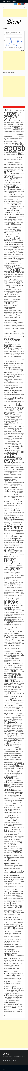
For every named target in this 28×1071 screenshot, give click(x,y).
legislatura (11, 617)
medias (5, 656)
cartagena (5, 258)
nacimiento (14, 703)
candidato (15, 249)
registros (22, 857)
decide (8, 365)
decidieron (12, 365)
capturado (22, 251)
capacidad (9, 251)
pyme (11, 831)
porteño (15, 784)
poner (6, 784)
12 (19, 110)
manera (12, 642)
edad (20, 416)
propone (14, 817)
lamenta (20, 614)
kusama (21, 610)
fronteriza (22, 508)
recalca (15, 843)
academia (5, 129)
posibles (12, 786)
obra (8, 726)
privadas (5, 809)
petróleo (6, 770)
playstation (11, 775)
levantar (21, 619)
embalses (20, 428)
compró (19, 305)
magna (8, 638)
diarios (12, 394)
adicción (16, 138)
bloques (22, 222)
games (15, 515)
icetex (5, 565)
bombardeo (20, 226)
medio (20, 658)
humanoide (13, 563)
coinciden (11, 291)
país (6, 743)
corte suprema (12, 337)
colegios (20, 292)
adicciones (20, 138)
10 (9, 110)
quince (5, 834)
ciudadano (6, 283)
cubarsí (14, 351)
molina (11, 688)
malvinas (5, 640)
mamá (9, 640)
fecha (7, 491)
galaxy (20, 514)
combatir (18, 296)
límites (20, 623)
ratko (18, 837)
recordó (20, 848)
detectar (17, 388)
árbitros (17, 184)
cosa (17, 336)
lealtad (16, 615)
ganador (21, 515)
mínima (9, 683)
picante (9, 770)
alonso (17, 161)
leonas (13, 619)
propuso (5, 819)
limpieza (8, 624)
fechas (11, 491)
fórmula (9, 505)
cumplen (19, 356)
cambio (13, 244)
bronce (14, 229)
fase (13, 489)
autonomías (16, 201)
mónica (9, 689)
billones (5, 222)
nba (15, 708)
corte (5, 337)
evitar (10, 471)
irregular (15, 593)
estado (19, 451)
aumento (18, 199)
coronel (5, 335)
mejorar (18, 660)
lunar (6, 634)
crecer (5, 344)
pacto (11, 740)
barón (21, 214)
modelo (5, 688)
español (19, 447)
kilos (9, 610)
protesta (20, 819)
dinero (11, 398)
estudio (12, 467)
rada (7, 836)
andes (15, 169)
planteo (13, 773)
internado (5, 588)
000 (6, 110)
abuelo (19, 128)
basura (18, 216)
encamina (18, 433)
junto (14, 607)
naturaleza (12, 708)
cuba (11, 351)
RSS (18, 4)
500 (23, 122)
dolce (10, 407)
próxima (5, 822)
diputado (18, 397)
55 (4, 124)
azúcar (17, 206)
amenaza (9, 166)
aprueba (13, 182)
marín (12, 647)
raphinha (8, 837)
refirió (12, 852)
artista (16, 193)
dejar (21, 370)
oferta (5, 728)
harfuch (7, 545)
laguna (11, 614)
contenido (18, 325)
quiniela (9, 834)
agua (15, 152)
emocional (21, 429)
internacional (11, 587)
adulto (12, 141)
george (5, 524)
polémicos (15, 780)
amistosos (12, 167)
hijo (8, 549)
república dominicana (12, 863)
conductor (9, 313)
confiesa (10, 315)
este (9, 460)
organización (15, 736)
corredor (8, 335)
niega (19, 713)
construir (16, 323)
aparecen (20, 177)
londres (5, 631)
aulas (14, 199)
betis (8, 220)
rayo (22, 837)
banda (18, 212)
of (21, 726)
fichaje (14, 496)
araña (10, 184)
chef (9, 274)
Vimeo (21, 4)
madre (22, 635)
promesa (20, 814)
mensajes (21, 663)
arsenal (22, 191)
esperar (14, 450)
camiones (9, 246)
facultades (16, 484)
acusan (5, 138)
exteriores (19, 480)
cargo (15, 254)
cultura (8, 356)
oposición (7, 735)
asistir (5, 196)
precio (9, 789)
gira (16, 524)
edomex (13, 417)
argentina (11, 187)
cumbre (16, 356)
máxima (6, 653)
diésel (10, 396)
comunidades (8, 309)
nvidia (20, 725)
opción (5, 731)
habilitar (19, 540)
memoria (6, 662)
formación (5, 505)
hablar (21, 542)
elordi (18, 428)
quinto (15, 834)
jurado (17, 607)
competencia (6, 305)
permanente (21, 760)
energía (21, 434)
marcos (19, 645)
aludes (13, 162)
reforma (17, 851)
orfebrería (5, 736)
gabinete (12, 514)
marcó (17, 645)
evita (23, 469)
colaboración (16, 291)
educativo (5, 419)
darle (7, 361)
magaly (5, 638)
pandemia (14, 746)
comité (17, 301)
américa (6, 167)
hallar (13, 544)
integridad (5, 584)
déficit (16, 369)
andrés (18, 169)
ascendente (20, 193)
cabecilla (14, 235)
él (15, 421)
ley (5, 620)
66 (11, 124)
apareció (5, 179)
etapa (21, 467)
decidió (16, 365)
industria (14, 574)
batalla (22, 216)
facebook (6, 484)
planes (22, 771)
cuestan (14, 353)
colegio (17, 292)
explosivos (10, 479)
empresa (19, 431)
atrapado (5, 199)
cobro (15, 289)
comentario (11, 298)
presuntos (19, 800)
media (22, 655)
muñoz (5, 702)
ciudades (15, 283)
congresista (16, 319)
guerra (7, 538)
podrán (16, 779)
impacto (6, 567)
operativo (7, 733)
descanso (21, 382)
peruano (21, 766)
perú (16, 766)
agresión (6, 152)
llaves (22, 626)
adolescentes (7, 141)
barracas (5, 216)
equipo (16, 441)
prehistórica (6, 792)
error (20, 441)
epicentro (12, 441)
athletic (16, 198)
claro (5, 285)
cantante (22, 249)
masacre (5, 650)
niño (6, 715)
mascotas (13, 650)
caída (15, 237)
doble (10, 405)
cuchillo (18, 351)
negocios (21, 711)
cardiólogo (9, 254)
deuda (21, 390)
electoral (7, 424)
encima (6, 434)
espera (6, 450)
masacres (9, 650)
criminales (18, 346)
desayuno (16, 382)
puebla (22, 825)
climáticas (17, 288)
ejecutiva (20, 419)
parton (5, 751)
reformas (9, 853)
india (10, 574)
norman (20, 717)
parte (9, 749)
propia (10, 817)
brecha (20, 227)
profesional (19, 812)
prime (14, 803)
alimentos (6, 161)
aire (18, 153)
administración (13, 139)
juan (14, 599)
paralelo (7, 747)
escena (15, 443)
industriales (19, 574)
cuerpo (6, 353)
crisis (6, 347)
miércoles (8, 675)
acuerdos (6, 136)
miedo (19, 673)
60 (7, 124)
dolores (18, 407)
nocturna (20, 715)
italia (19, 593)
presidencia (6, 797)
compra (11, 305)
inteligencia (12, 584)
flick (16, 501)
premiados (10, 792)
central (6, 267)
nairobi (5, 707)
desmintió (12, 387)
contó (5, 327)
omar (12, 730)
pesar (5, 768)
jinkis (7, 597)
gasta (23, 519)
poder (8, 778)
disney (19, 401)
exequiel (20, 471)
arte (5, 193)
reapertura (11, 843)
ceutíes (22, 271)
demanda (7, 374)
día (14, 392)
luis (12, 633)
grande (6, 533)
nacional (8, 705)
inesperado (10, 575)
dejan (13, 371)
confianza (6, 315)
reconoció (11, 848)
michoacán (12, 673)
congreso (7, 320)
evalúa (20, 469)
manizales (5, 643)
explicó (19, 477)
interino (14, 585)
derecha (9, 379)
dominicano (22, 407)
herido (6, 547)
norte (5, 719)
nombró (16, 717)
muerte (14, 696)
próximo (8, 822)
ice (21, 563)
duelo (23, 410)
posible (7, 786)
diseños (9, 401)
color (11, 296)
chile (18, 274)
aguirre (22, 152)
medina (17, 658)
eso (19, 445)
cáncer (19, 248)
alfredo (13, 159)
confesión (19, 313)
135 (21, 110)
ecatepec (20, 412)
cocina (5, 291)
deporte (19, 377)
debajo (18, 361)
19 (17, 112)
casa (14, 257)
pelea (13, 757)
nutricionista (16, 725)
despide (16, 387)
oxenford (22, 738)
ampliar (18, 167)
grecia (10, 535)
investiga (11, 590)
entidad (20, 438)
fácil (9, 484)
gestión (8, 524)
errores (5, 443)
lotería (17, 631)
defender (6, 369)
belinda (17, 217)
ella (8, 428)
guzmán (13, 540)
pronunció (6, 817)
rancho (22, 836)
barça (9, 214)
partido (18, 749)
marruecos (7, 648)
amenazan (14, 166)
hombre (7, 554)
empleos (13, 431)
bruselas (5, 231)
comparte (22, 304)
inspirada (19, 580)
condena (18, 310)
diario (9, 394)
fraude (7, 508)
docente (12, 405)
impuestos (5, 569)
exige (10, 473)
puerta (9, 829)
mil (9, 677)
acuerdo (20, 134)
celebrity (19, 263)
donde (20, 408)
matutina (18, 651)
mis (17, 684)
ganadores (14, 517)
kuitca (18, 610)
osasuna (7, 738)
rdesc (18, 839)
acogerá (7, 133)
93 (7, 126)
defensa (12, 369)
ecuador (16, 416)
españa (12, 446)
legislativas (6, 617)
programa (13, 814)
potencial (21, 786)
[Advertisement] (15, 13)
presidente (8, 798)
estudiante (19, 465)
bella (20, 217)
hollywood (21, 552)
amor (16, 167)
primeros (16, 805)
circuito (9, 282)
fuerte (13, 510)
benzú (19, 219)
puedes (19, 827)
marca (10, 645)
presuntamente (7, 800)
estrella (13, 464)
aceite (17, 131)
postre (18, 786)
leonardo (9, 619)
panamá (8, 745)
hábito (10, 542)
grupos (18, 535)
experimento (17, 476)
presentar (18, 795)
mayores (5, 655)
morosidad (17, 693)
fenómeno (18, 493)
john (9, 597)
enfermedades (11, 436)
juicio (17, 605)
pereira (8, 760)
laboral (12, 612)
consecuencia (6, 322)
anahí (5, 169)
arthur (7, 193)
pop (12, 784)
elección (19, 423)
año (8, 172)
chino (9, 276)
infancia (13, 575)
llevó (5, 630)
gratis (18, 533)
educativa (21, 417)
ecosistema (12, 416)
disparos (12, 403)
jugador (8, 605)
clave (20, 285)
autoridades (7, 203)
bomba (16, 226)
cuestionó (11, 354)
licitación (20, 621)
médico (6, 658)
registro (15, 857)
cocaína (19, 289)
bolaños (18, 224)
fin (4, 498)
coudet (6, 342)
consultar (5, 325)
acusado (21, 136)
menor (20, 662)
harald (5, 545)
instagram (6, 582)
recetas (5, 844)
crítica (14, 348)
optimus (12, 735)
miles (21, 677)
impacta (22, 565)
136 (23, 110)
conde (14, 310)
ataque (5, 198)
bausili (8, 217)
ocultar (19, 726)
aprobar (7, 182)
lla (7, 626)
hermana (10, 547)
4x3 (19, 122)
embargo (5, 429)
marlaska (19, 647)
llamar (17, 626)
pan (20, 744)
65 (10, 124)
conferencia (14, 313)
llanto (20, 626)
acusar (8, 138)
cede (13, 263)
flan (15, 501)
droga (11, 410)
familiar (21, 486)
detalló (14, 388)
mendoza (15, 662)
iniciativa (5, 580)
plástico (16, 773)
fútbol (5, 514)
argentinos (15, 189)
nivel (11, 715)
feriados (5, 494)
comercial (19, 299)
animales (13, 170)
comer (15, 299)
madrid (7, 637)
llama (10, 626)
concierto (19, 308)
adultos (15, 141)
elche (14, 423)
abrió (12, 128)
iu (20, 593)
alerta (19, 157)
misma (19, 684)
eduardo (17, 417)
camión (5, 246)
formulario (13, 505)
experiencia (11, 476)
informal (16, 577)
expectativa (14, 474)
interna (6, 587)
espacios (6, 447)
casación (6, 260)
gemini (15, 520)
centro (12, 266)
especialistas (17, 448)
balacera (22, 208)
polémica (9, 780)
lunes (11, 635)
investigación (18, 590)
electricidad (17, 424)
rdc (8, 839)
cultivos (5, 356)
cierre (14, 279)
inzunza (6, 593)
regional (16, 855)
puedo (23, 827)
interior (18, 585)
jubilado (18, 599)
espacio (22, 445)
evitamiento (6, 471)
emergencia (15, 430)
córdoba (20, 333)
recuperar (12, 850)
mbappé (14, 655)
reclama (11, 846)
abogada (5, 128)
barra (23, 214)
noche (15, 715)
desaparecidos (18, 381)
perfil (13, 760)
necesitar (9, 710)
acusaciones (15, 136)
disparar (5, 403)
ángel (22, 169)
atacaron (19, 196)
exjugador (6, 474)
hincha (12, 549)
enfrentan (12, 438)
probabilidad (17, 809)
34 (4, 122)
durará (13, 412)
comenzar (6, 299)
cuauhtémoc (6, 351)
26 (15, 117)
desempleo (13, 385)
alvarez (20, 162)
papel (23, 746)
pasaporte (12, 751)
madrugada (13, 637)
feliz (22, 491)
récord (16, 848)
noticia (13, 719)
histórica (8, 552)
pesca (7, 768)
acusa (10, 136)
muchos (6, 696)
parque (6, 749)
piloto (23, 770)
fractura (9, 507)
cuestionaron (6, 354)
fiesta (17, 496)
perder (17, 759)
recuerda (9, 850)
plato (21, 773)
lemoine (15, 617)
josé (5, 599)
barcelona (15, 214)
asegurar (12, 194)
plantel (11, 773)
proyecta (12, 822)
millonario (21, 681)
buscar (8, 234)
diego (5, 396)
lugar (9, 633)
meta (13, 667)
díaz (15, 394)
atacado (16, 196)
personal (6, 766)
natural (8, 708)
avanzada (5, 205)
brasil (16, 227)
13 (20, 110)
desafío (17, 379)
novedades (19, 719)
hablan (17, 542)
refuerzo (6, 855)
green (13, 535)
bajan (9, 208)
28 (13, 120)
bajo (15, 208)
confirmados (11, 317)
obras (10, 726)
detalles (10, 388)
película (17, 757)
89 (22, 124)
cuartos (22, 349)
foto (20, 505)
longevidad (9, 631)
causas (16, 261)
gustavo (9, 540)
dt (18, 410)
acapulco (9, 129)
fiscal (16, 499)
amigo (9, 167)
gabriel (15, 514)
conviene (11, 328)
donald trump (7, 409)
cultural (11, 356)
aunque (6, 201)
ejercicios (8, 421)
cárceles (5, 254)
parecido (13, 747)
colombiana (18, 295)
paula (12, 755)
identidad (8, 565)
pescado (10, 768)
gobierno (14, 527)
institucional (12, 582)
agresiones (11, 152)
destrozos (5, 388)
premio (15, 792)
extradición (13, 482)
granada (19, 531)
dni (7, 405)
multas (14, 698)
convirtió (5, 330)
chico (16, 274)
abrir (16, 128)
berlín (21, 219)
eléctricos (21, 424)
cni (10, 289)
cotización (12, 340)
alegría (7, 157)
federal (14, 491)
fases (15, 489)
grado (15, 531)
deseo (16, 385)
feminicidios (9, 492)
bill (21, 220)
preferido (19, 790)
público (11, 826)
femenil (5, 492)
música (18, 702)
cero (23, 268)
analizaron (11, 169)
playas (7, 775)
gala (17, 514)
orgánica (10, 736)
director (10, 400)
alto (8, 162)
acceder (15, 129)
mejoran (14, 660)
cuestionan (22, 353)
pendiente (8, 759)
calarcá (21, 237)
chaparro (22, 272)
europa (12, 469)
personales (11, 766)
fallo (5, 486)
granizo (10, 533)
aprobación (17, 180)
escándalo (9, 443)
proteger (15, 819)
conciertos (6, 310)
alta (22, 161)
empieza (5, 431)
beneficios (15, 219)
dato (11, 361)
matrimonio (14, 651)
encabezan (14, 433)
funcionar (12, 512)
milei (13, 676)
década (5, 365)
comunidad (12, 307)
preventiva (18, 802)
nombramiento (6, 717)
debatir (10, 363)
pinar (5, 771)
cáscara (12, 260)
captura (19, 251)
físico (10, 501)
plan (18, 771)
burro (21, 233)
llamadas (13, 626)
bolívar (5, 226)
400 (11, 122)
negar (12, 710)
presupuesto (8, 802)
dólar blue (6, 407)
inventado (18, 588)
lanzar (10, 616)
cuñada (8, 358)
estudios (17, 467)
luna (17, 633)
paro (21, 747)
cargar (12, 254)
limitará (17, 623)
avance (19, 203)
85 (21, 124)
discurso (5, 401)
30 (16, 120)
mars (12, 648)
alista (9, 161)
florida (20, 502)
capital (13, 251)
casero (15, 260)
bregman (5, 229)
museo (15, 702)
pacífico (7, 740)
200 (20, 112)
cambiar (20, 242)
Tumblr (23, 4)
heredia (20, 545)
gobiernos (5, 530)
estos (21, 462)
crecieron (9, 344)
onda (17, 730)
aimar (13, 154)
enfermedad (6, 436)
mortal (23, 693)
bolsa (13, 226)
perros (5, 764)
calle (14, 240)
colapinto (20, 291)
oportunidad (14, 733)
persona (19, 764)
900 (5, 126)
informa (7, 577)
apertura (14, 179)
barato (5, 214)
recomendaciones (20, 846)
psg (12, 824)
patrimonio (20, 753)
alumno (17, 162)
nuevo (10, 722)
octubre (16, 726)
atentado (13, 198)
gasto (5, 520)
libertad (10, 621)
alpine (20, 161)
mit (8, 686)
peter (17, 768)
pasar (17, 751)
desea (5, 385)
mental (5, 665)
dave (14, 361)
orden (16, 735)
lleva (19, 628)
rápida (12, 837)
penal (5, 759)
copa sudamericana (10, 332)
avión (20, 205)
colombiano (7, 296)
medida (12, 658)
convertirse (6, 328)
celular (10, 265)
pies (18, 770)
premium (20, 792)
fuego (5, 510)
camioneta (13, 246)
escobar (19, 443)
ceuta (15, 270)
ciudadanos (10, 283)
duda (20, 410)
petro (21, 768)
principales (7, 807)
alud (11, 162)
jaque (13, 595)
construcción (10, 323)
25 (13, 117)
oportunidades (21, 733)
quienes (20, 833)
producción (6, 812)
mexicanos (6, 671)
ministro (21, 683)
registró (19, 857)
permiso (5, 762)
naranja (8, 707)
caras (17, 252)
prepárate (6, 795)
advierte (18, 143)
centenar (18, 265)
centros (18, 267)
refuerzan (19, 853)
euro (7, 468)
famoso (14, 487)
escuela (15, 445)
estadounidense (18, 457)
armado (5, 191)
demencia (12, 374)
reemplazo (8, 852)
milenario (18, 677)
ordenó (20, 735)
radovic (12, 836)
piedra (15, 770)
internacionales (18, 587)
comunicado (6, 307)
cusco (19, 358)
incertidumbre (8, 571)
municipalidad (21, 700)
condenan (12, 312)
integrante (16, 582)
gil (14, 524)
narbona (11, 707)
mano (9, 643)
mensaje (17, 663)
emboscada (9, 429)
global (21, 524)
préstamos (15, 798)
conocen (19, 320)
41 (12, 122)
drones (15, 410)
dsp (17, 410)
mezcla (23, 671)
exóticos (10, 474)
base (16, 216)
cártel (9, 258)
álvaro (10, 164)
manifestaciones (17, 642)
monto (20, 689)
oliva (4, 730)
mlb (15, 686)
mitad (10, 686)
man (17, 640)
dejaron (10, 372)
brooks (18, 229)
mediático (9, 656)
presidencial (12, 797)
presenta (14, 795)
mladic (13, 686)
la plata (6, 612)
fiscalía (6, 502)
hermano (14, 547)
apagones (16, 177)
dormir (5, 410)
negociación (18, 710)
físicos (13, 501)
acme (5, 133)
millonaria (16, 681)
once (14, 730)
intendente (19, 584)
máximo (10, 653)
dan (9, 360)
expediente (19, 474)
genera (18, 520)
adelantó (13, 138)
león (5, 619)
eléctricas (13, 424)
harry (11, 545)
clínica (5, 289)
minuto (5, 684)
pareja (17, 747)
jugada (5, 605)
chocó (11, 276)
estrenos (10, 465)
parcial (10, 747)
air (14, 154)
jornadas (20, 597)
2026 (10, 114)
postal (15, 786)
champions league (14, 272)
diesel (8, 396)
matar (10, 651)
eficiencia (16, 419)
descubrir (22, 384)
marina (15, 647)
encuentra (13, 434)
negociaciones (6, 711)
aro (7, 191)
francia (12, 507)
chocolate (14, 276)
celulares (14, 265)
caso (19, 260)
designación (7, 387)
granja (13, 533)
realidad (21, 841)
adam (11, 138)
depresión (5, 379)
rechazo (22, 844)
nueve (21, 720)
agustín (5, 154)
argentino (8, 189)
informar (19, 577)
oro (18, 736)
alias (21, 159)
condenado (7, 312)
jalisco (7, 595)
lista (19, 624)
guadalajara (6, 536)
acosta (13, 133)
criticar (20, 348)
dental (8, 376)
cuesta (10, 353)
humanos (16, 563)
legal (22, 615)
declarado (15, 367)
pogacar (20, 779)
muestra (5, 698)
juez (20, 603)
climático (22, 288)
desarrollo (9, 382)
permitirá (12, 762)
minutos (10, 684)
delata (13, 372)
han (18, 544)
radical (9, 836)
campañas (22, 246)
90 (4, 126)
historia (18, 551)
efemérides (13, 419)
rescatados (6, 865)
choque (18, 276)
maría (8, 647)
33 (23, 121)
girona (18, 524)
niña (21, 713)
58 (5, 124)
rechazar (13, 844)
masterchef (6, 651)
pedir (7, 757)
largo (14, 615)
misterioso (5, 686)
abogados (9, 128)
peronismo (16, 762)
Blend (4, 1)
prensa (5, 794)
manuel (19, 643)
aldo (4, 157)
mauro (22, 651)
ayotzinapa (6, 206)
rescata (22, 863)
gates (10, 520)
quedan (13, 831)
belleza (22, 217)
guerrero (12, 538)
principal (20, 805)
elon (15, 428)
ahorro (10, 154)
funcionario (18, 512)
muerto (20, 696)
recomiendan (6, 848)
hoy (9, 560)
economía (16, 414)
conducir (5, 313)
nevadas (14, 713)
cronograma (6, 349)
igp (11, 565)
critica (17, 348)
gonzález (12, 530)
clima (11, 287)
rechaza (8, 844)
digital (7, 398)
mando (5, 642)
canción (8, 249)
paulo (14, 755)
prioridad (12, 807)
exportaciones (8, 480)
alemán (15, 157)
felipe (20, 491)
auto (12, 201)
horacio (20, 557)
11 (15, 110)
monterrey (13, 689)
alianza (17, 159)
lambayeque (16, 614)
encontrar (9, 434)
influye (5, 577)
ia (19, 563)
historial (5, 552)
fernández (11, 494)
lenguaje (19, 617)
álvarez (6, 164)
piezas (20, 770)
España (14, 1)
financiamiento (7, 500)
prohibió (17, 814)
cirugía (12, 282)
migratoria (5, 677)
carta (19, 256)
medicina (17, 656)
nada (20, 705)
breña (8, 229)
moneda (21, 688)
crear (22, 342)
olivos (7, 730)
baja (5, 208)
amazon (21, 164)
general (12, 522)
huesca (6, 564)
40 (9, 122)
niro (9, 715)
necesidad (5, 710)
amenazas (19, 166)
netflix (11, 713)
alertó (10, 159)
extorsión (6, 482)
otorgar (18, 738)
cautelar (19, 261)
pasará (21, 751)
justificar (14, 609)
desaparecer (11, 381)
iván (22, 593)
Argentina (9, 1)
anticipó (22, 173)
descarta (5, 384)
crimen (13, 346)
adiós (5, 140)
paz (16, 755)
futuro (8, 514)
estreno (6, 465)
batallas (5, 217)
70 (14, 124)
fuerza (19, 510)
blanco (18, 222)
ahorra (8, 154)
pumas (16, 829)
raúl (20, 837)
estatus (19, 459)
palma (18, 744)
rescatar (10, 865)
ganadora (6, 517)
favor (18, 489)
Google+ (20, 4)
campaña (17, 246)
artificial (12, 193)
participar (13, 749)
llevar (22, 628)
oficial (8, 728)
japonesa (10, 595)
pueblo (6, 827)
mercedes (21, 665)
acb (12, 129)
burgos (18, 233)
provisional (18, 820)
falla (19, 484)
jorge (12, 597)
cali (9, 239)
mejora (10, 660)
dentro (11, 376)
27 (8, 119)
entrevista (5, 441)
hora (15, 556)
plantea (8, 773)
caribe (18, 254)
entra (5, 440)
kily (11, 610)
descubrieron (16, 384)
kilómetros (5, 610)
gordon (5, 531)
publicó (15, 825)
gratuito (22, 533)
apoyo (6, 180)
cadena (20, 235)
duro (16, 412)
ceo (21, 267)
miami (7, 673)
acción (12, 131)
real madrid (17, 841)
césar (8, 271)
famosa (9, 487)
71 (17, 124)
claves (5, 288)
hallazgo (15, 544)
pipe (7, 771)
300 (19, 121)
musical (22, 702)
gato (13, 520)
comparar (22, 50)
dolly (13, 407)
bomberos (5, 227)
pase (5, 753)
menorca (5, 663)
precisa (15, 790)
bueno (12, 231)
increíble (11, 572)
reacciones (6, 841)
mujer (10, 698)
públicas (5, 825)
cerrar (5, 271)
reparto (12, 860)
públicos (18, 825)
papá (17, 746)
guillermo (19, 538)
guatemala (17, 536)
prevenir (14, 802)
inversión (7, 590)
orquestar (21, 736)
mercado (15, 665)
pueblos (10, 827)
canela (19, 249)
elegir (5, 426)
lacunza (17, 612)
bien (12, 220)
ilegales (19, 565)
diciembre (22, 394)
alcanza (18, 156)
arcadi (20, 184)
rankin (5, 837)
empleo (9, 431)
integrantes (21, 582)
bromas (11, 229)
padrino (20, 740)
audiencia (10, 199)
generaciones (6, 522)
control (12, 327)
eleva (8, 426)
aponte (19, 179)
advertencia (7, 143)
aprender (9, 180)
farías (5, 489)
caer (8, 236)
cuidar (15, 354)
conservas (6, 323)
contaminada (14, 325)
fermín (8, 494)
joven (10, 598)
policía (19, 780)
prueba (5, 824)
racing (5, 836)
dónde (14, 409)
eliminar (5, 428)
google (20, 530)
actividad (17, 133)
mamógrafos (14, 640)
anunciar (9, 176)
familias (6, 487)
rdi (21, 839)
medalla (18, 655)
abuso (22, 128)
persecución (9, 764)
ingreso (18, 579)
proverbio (5, 820)
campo (9, 248)
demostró (5, 376)
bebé (14, 217)
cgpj (4, 272)
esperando (10, 450)
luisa (15, 633)
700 (15, 124)
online (20, 730)
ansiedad (19, 173)
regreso (9, 859)
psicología (16, 824)
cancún (11, 249)
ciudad (19, 281)
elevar (10, 426)
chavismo (5, 274)
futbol (23, 512)
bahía (23, 206)
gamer (12, 515)
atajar (23, 196)
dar (22, 359)
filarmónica (22, 496)
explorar (5, 479)
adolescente (21, 139)
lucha (21, 631)
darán (5, 361)
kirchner (13, 610)
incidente (15, 571)
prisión (17, 807)
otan (15, 738)
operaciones (19, 731)
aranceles (13, 184)
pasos (12, 753)
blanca (15, 222)
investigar (17, 592)
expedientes (6, 476)
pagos (18, 742)
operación (14, 731)
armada (22, 189)
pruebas (9, 824)
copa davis (10, 331)
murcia (7, 702)
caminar (18, 244)
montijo (16, 689)
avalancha (15, 203)
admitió (17, 139)
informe (6, 579)
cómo (9, 302)
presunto (13, 800)
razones (5, 839)
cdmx (6, 263)
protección (10, 819)
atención (9, 198)
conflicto (11, 319)
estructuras (14, 465)
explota (14, 479)
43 (14, 122)
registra (6, 857)
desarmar (5, 382)
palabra (11, 744)
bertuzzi (5, 220)
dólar (19, 404)
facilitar (12, 484)
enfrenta (18, 436)
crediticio (19, 344)
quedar (18, 831)
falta (12, 486)
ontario (22, 730)
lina (10, 624)
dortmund (8, 410)
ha (16, 540)
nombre (12, 717)
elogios (13, 428)
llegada (6, 628)
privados (10, 809)
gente (20, 522)
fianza (9, 496)
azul (20, 206)
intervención (9, 588)
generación (21, 520)
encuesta (18, 434)
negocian (11, 711)
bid (11, 220)
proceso (14, 811)
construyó (20, 323)
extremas (17, 482)
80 (18, 124)
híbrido (18, 547)
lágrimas (7, 614)
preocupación (10, 794)
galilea (5, 515)
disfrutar (12, 401)
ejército (13, 421)
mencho (11, 661)
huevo (9, 563)
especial (7, 448)
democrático (17, 374)
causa (12, 261)
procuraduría (19, 811)
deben (13, 363)
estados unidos (10, 455)
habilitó (22, 540)
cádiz (5, 237)
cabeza (17, 235)
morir (7, 692)
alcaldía (10, 156)
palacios (14, 744)
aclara (19, 131)
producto (10, 812)
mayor (19, 653)
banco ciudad (13, 212)
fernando (17, 494)
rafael (16, 836)
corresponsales (13, 335)
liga (8, 623)
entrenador (18, 440)
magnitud (12, 639)
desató (12, 382)
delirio (16, 372)
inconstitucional (6, 572)
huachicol (16, 562)
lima (12, 623)
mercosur (5, 667)
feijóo (18, 491)
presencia (10, 795)
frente (17, 508)
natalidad (5, 708)
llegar (15, 627)
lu (19, 631)
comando (14, 296)
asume (13, 196)
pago (15, 742)
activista (21, 133)
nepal (6, 713)
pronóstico (13, 815)
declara (11, 367)
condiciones (18, 312)
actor (7, 134)
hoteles (14, 558)
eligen (13, 426)
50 (21, 122)
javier (18, 595)
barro (13, 216)
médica (14, 656)
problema (8, 810)
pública (20, 824)
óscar (10, 738)
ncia (17, 708)
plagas (16, 771)
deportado (15, 377)
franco (19, 507)
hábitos (13, 542)
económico (7, 416)
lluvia (10, 629)
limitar (15, 623)
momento (16, 688)
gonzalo (16, 530)
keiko (17, 609)
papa (20, 746)
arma (19, 189)
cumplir (5, 358)
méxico (15, 671)
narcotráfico (21, 707)
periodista (16, 760)
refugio (9, 855)
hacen (10, 544)
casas (9, 260)
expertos (10, 477)
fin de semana (9, 498)
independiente (16, 572)
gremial (16, 535)
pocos (15, 776)
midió (16, 673)
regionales (20, 855)
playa (5, 775)
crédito (7, 345)
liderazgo (5, 623)
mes (9, 667)
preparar (18, 794)
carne (5, 256)
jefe (21, 595)
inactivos (9, 569)
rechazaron (19, 844)
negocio (17, 711)
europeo (17, 469)
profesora (5, 814)
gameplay (9, 515)
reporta (15, 860)
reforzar (12, 853)
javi (15, 595)
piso (9, 771)
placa (12, 771)
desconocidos (9, 384)
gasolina (18, 519)
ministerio (14, 683)
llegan (10, 628)
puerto (13, 829)
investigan (12, 592)
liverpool (5, 626)
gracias (12, 531)
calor (21, 241)
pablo (5, 740)
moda (22, 686)
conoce (14, 320)
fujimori (22, 510)
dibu (17, 394)
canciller (5, 249)
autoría (20, 201)
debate (6, 363)
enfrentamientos (7, 438)
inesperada (6, 575)
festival (5, 496)
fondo (8, 503)
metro (6, 669)
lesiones (17, 619)
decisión (7, 367)
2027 (20, 114)
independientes (6, 574)
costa (21, 336)
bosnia (12, 227)
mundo (15, 700)
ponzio (10, 784)
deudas (6, 393)
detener (7, 390)
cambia (16, 242)
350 (5, 122)
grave (5, 535)
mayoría (9, 655)
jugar (13, 605)
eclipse (8, 414)
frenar (10, 508)
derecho (13, 379)
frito (19, 508)
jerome (5, 597)
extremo (21, 482)
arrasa (12, 191)
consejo (18, 322)
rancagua (19, 836)
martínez (18, 648)
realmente (6, 843)
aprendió (13, 180)
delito (18, 372)
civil (18, 284)
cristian (11, 348)
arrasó (19, 191)
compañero (18, 304)
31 (20, 121)
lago (5, 614)
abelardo (15, 126)
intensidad (6, 586)
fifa (19, 496)
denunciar (11, 377)
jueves (11, 602)
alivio (11, 161)
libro (17, 621)
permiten (9, 762)
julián (21, 605)
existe (20, 473)
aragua (8, 184)
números (10, 725)
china (6, 276)
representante (7, 862)
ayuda (10, 207)
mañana (21, 640)
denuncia (17, 376)
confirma (17, 315)
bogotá (11, 224)
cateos (9, 261)
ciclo (22, 276)
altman (5, 162)
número (5, 725)
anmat (21, 170)
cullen (18, 354)
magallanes (22, 637)
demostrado (21, 374)
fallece (21, 484)
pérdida (20, 759)
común (22, 305)
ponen (22, 782)
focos (5, 503)
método (19, 667)
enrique (16, 438)
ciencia (6, 278)
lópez (12, 631)
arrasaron (16, 191)
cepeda (5, 268)
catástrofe (5, 261)
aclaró (22, 131)
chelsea (12, 274)
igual (13, 565)
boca (5, 224)
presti (18, 798)
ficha (11, 496)
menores (11, 663)
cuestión (18, 353)
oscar (13, 738)
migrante (16, 675)
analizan (7, 169)
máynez (14, 653)
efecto (9, 419)
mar (23, 643)
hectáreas (16, 545)
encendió (22, 433)
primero (9, 805)
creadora (14, 342)
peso (14, 768)
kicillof (20, 609)
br (13, 227)
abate (10, 126)
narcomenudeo (16, 707)
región (13, 855)
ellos (10, 428)
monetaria (5, 689)
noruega (9, 719)
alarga (22, 154)
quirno (18, 834)
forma (19, 503)
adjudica (9, 139)
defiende (21, 369)
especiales (12, 448)
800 (20, 124)
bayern (11, 217)
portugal (22, 784)
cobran (12, 289)
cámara (7, 242)
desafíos (20, 379)
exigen (14, 473)
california (7, 241)
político (19, 782)
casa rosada (20, 258)
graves (7, 535)
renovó (5, 860)
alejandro (10, 157)
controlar (16, 327)
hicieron (21, 547)
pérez (11, 760)
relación (19, 859)
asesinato (19, 195)
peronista (20, 762)
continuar (22, 325)
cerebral (9, 268)
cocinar (7, 291)
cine (5, 282)
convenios (21, 327)
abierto (20, 126)
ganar (6, 519)
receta (19, 843)
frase (5, 508)
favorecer (21, 489)
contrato (8, 327)
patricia (15, 753)
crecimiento (14, 344)
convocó (8, 330)
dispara (22, 401)
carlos (21, 254)
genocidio (17, 522)
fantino (21, 487)
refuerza (16, 853)
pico (12, 770)
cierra (5, 280)
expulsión (15, 480)
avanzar (15, 204)
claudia (15, 285)
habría (6, 544)
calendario (6, 239)
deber (16, 363)
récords (5, 850)
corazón (15, 333)
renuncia (8, 860)
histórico (13, 553)
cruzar (15, 349)
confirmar (17, 317)
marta (14, 648)
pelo (21, 757)
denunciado (6, 377)
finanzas (11, 500)
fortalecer (16, 505)
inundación (14, 588)
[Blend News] (14, 21)
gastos (7, 520)
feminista (12, 492)
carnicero (8, 256)
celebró (6, 265)
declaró (18, 367)
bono (9, 227)
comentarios (17, 298)
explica (15, 477)
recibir (6, 846)
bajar (11, 208)
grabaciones (9, 531)
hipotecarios (9, 551)
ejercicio (5, 421)
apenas (8, 179)
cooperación (13, 330)
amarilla (15, 164)
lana (23, 614)
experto (6, 477)
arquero (9, 191)
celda (15, 263)
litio (20, 624)
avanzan (9, 205)
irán (12, 593)
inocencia (13, 580)
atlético (22, 198)
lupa (14, 635)
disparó (8, 403)
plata (19, 773)
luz (16, 635)
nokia (23, 715)
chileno (21, 274)
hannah (20, 544)
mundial (8, 700)
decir (21, 365)
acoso (11, 133)
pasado (8, 751)
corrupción (19, 335)
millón (9, 680)
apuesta (17, 182)
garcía (12, 519)
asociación (8, 196)
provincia (11, 820)
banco (9, 210)
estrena (17, 464)
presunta (21, 798)
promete (6, 815)
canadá (14, 248)
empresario (8, 433)
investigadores (6, 592)
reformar (5, 853)
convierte (16, 328)
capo (16, 251)
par (4, 747)
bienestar (18, 220)
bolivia (9, 226)
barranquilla (9, 216)
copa (16, 330)
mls (16, 686)
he (13, 545)
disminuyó (16, 401)
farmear (10, 489)
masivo (20, 650)
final (13, 498)
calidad (15, 238)
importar (21, 567)
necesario (21, 708)
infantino (16, 575)
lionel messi (16, 624)
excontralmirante (15, 471)
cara (14, 252)
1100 (17, 110)
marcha (13, 645)
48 (18, 122)
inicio (8, 580)
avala (11, 203)
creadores (19, 342)
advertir (13, 143)
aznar (14, 206)
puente (5, 829)
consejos (22, 322)
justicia (8, 608)
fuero (9, 510)
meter (17, 667)
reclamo (15, 846)
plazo (14, 775)
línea (12, 624)
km (16, 610)
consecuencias (12, 322)
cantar (5, 251)
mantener (14, 643)
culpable (21, 354)
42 (13, 122)
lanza (6, 616)
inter (11, 586)
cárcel (20, 253)
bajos (19, 208)
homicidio (22, 554)
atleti (19, 198)
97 (8, 126)
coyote (11, 342)
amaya (18, 164)
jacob (5, 595)
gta (21, 535)
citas (14, 282)
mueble (9, 696)
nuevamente (17, 720)
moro (12, 693)
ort (4, 738)
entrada (9, 440)
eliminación (19, 426)
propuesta (19, 817)
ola (22, 728)
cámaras (12, 242)
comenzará (10, 299)
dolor (15, 407)
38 (7, 122)
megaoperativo (6, 660)
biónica (8, 222)
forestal (11, 503)
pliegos (19, 775)
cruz (12, 349)
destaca (20, 387)
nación (17, 703)
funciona (7, 512)
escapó (12, 443)
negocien (14, 711)
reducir (5, 852)
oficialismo (15, 728)
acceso (20, 129)
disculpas (19, 400)
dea (16, 361)
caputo (10, 252)
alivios (14, 161)
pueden (14, 827)
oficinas (20, 728)
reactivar (9, 841)
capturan (5, 252)
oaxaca (5, 726)
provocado (22, 820)
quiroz (21, 834)
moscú (5, 694)
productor (14, 812)
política (16, 782)
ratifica (15, 837)
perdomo (5, 760)
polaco (5, 780)
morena (15, 691)
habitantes (6, 542)
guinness (5, 540)
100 (12, 110)
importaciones (12, 567)
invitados (21, 592)
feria (22, 492)
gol (8, 530)
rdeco (15, 839)
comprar (15, 305)
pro (14, 809)
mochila (19, 686)
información (11, 577)
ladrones (21, 612)
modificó (8, 688)
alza (13, 164)
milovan (5, 683)
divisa (5, 405)
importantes (17, 567)
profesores (9, 814)
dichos (19, 394)
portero (20, 784)
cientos (19, 278)
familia (16, 486)
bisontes (11, 222)
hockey (18, 552)
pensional (12, 759)
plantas (5, 773)
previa (22, 802)
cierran (8, 280)
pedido (20, 755)
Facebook (16, 4)
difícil (5, 398)
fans (19, 487)
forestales (15, 503)
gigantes (12, 524)
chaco (7, 272)
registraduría (11, 857)
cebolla (10, 263)
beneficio (10, 219)
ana (22, 167)
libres (15, 621)
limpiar (5, 624)
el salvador (11, 421)
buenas (8, 231)
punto (6, 831)
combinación (6, 298)
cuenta (22, 351)
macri (18, 635)
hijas (5, 549)
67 (12, 124)
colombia (10, 294)
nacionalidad (16, 705)
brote (20, 229)
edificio (5, 417)
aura (9, 201)
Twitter (15, 4)
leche (19, 615)
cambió (6, 244)
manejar (8, 642)
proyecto (17, 822)
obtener (13, 726)
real (13, 841)
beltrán (5, 219)
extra (10, 482)
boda (7, 224)
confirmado (6, 317)
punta (19, 829)
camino (22, 244)
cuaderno (19, 349)
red (20, 850)
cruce (9, 349)
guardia (10, 536)
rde (11, 839)
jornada (16, 597)
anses (15, 173)
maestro (17, 637)
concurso (10, 310)
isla (17, 593)
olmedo (9, 730)
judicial (22, 599)
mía (4, 673)
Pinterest (24, 4)
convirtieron (22, 328)
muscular (11, 702)
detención (21, 388)
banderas (22, 212)
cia (20, 276)
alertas (8, 159)
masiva (16, 650)
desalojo (6, 381)
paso (8, 753)
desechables (8, 385)
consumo (9, 325)
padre (16, 739)
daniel (12, 360)
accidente (7, 131)
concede (15, 308)
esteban (17, 462)
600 (9, 124)
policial (11, 782)
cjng (21, 283)
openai (9, 731)
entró (9, 441)
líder (23, 621)
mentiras (9, 665)
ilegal (17, 565)
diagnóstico (6, 394)
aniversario (18, 170)
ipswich (9, 593)
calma (17, 241)
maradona (5, 645)
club (7, 289)
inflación (21, 575)
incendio (15, 569)
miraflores (14, 684)
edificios (9, 417)
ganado (18, 515)
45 (16, 122)
